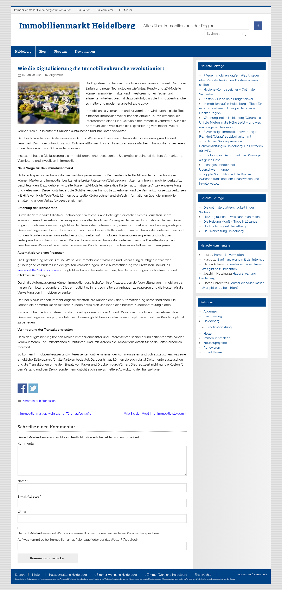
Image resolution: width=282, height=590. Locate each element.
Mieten (36, 574)
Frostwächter (203, 574)
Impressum (244, 574)
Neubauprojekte (215, 343)
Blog (42, 51)
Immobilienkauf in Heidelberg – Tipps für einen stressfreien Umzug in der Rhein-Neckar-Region (230, 108)
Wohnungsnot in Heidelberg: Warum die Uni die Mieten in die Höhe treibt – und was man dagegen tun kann (230, 122)
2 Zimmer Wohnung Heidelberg (166, 574)
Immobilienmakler (217, 338)
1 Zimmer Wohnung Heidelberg (116, 574)
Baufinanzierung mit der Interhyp (240, 259)
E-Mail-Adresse (29, 496)
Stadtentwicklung (219, 327)
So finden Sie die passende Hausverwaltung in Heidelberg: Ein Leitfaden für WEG (231, 146)
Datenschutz (259, 574)
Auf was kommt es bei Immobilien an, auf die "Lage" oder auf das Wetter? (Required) (77, 539)
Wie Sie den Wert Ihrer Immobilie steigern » (155, 413)
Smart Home (213, 352)
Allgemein (56, 75)
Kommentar (27, 443)
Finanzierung (213, 316)
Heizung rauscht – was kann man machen (233, 217)
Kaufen (20, 574)
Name (23, 481)
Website (23, 511)
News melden (85, 51)
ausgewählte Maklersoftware (38, 270)
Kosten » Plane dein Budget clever (228, 99)
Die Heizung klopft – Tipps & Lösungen (231, 221)
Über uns (60, 51)
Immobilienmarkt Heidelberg (77, 25)
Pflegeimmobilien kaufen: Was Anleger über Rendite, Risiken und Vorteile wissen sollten (229, 80)
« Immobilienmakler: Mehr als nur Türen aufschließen (55, 413)
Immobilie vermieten (229, 255)
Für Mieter (125, 10)
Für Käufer (83, 10)
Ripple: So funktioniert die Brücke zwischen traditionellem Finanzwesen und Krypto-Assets (229, 179)
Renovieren (212, 347)
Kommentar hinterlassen (39, 400)
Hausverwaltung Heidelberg (224, 231)
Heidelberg (23, 51)
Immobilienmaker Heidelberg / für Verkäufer (42, 10)
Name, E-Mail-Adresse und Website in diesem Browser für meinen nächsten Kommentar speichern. (89, 533)
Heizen (208, 333)
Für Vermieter (104, 10)
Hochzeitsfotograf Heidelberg (225, 226)
